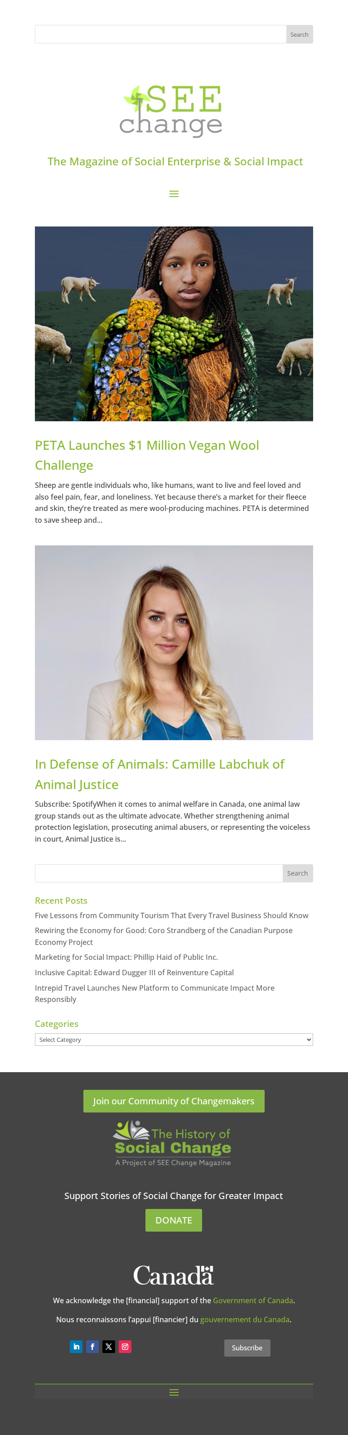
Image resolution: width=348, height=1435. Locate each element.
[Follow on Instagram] (125, 1346)
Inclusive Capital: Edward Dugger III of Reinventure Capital (134, 973)
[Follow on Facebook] (92, 1346)
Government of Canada (253, 1300)
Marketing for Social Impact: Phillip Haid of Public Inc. (126, 957)
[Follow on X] (108, 1346)
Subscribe (247, 1347)
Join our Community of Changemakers (174, 1101)
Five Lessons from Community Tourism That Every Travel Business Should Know (172, 915)
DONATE (173, 1220)
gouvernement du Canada (245, 1319)
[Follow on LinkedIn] (76, 1346)
